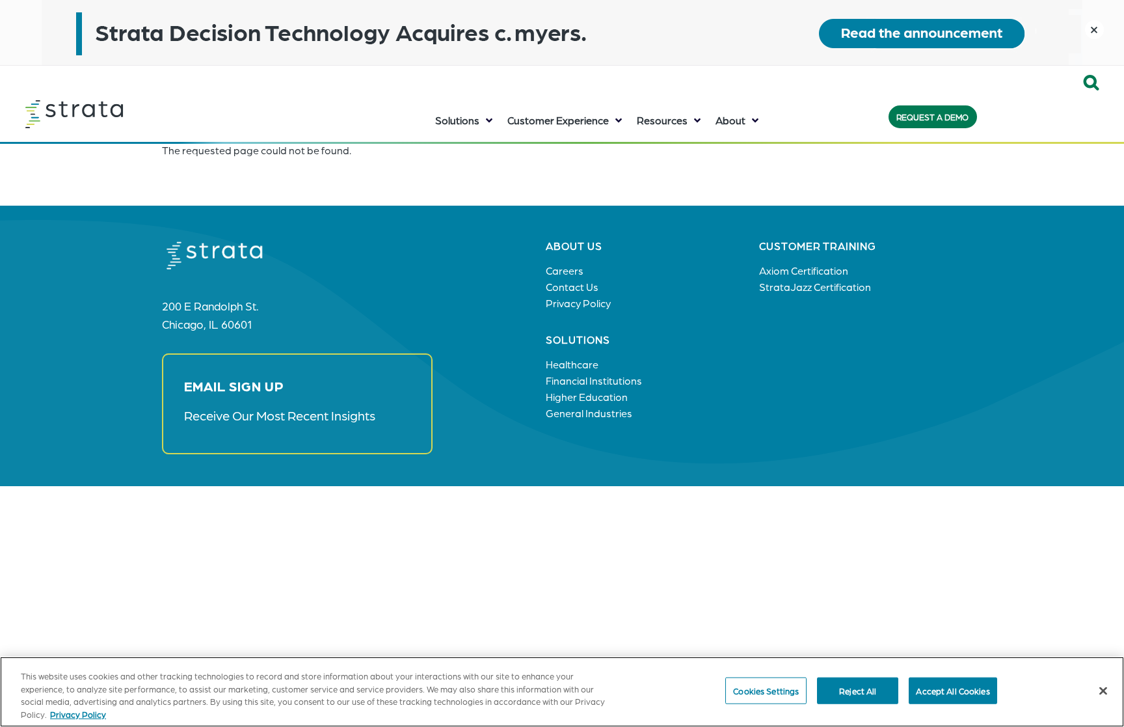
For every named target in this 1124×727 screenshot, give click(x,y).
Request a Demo (932, 117)
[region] (562, 692)
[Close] (1103, 690)
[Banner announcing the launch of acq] (562, 32)
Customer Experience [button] (558, 120)
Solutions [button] (457, 120)
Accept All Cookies (952, 691)
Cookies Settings (766, 691)
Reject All (857, 691)
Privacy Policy (78, 714)
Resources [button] (662, 120)
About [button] (730, 120)
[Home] (106, 114)
